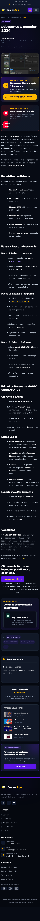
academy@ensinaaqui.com (16, 850)
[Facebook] (9, 803)
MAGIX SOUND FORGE (11, 642)
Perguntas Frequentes (9, 867)
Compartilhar (20, 47)
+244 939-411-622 (13, 843)
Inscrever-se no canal (6, 124)
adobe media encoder (13, 637)
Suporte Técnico (7, 879)
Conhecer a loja (20, 766)
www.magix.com (16, 261)
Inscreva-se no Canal (13, 579)
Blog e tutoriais (14, 18)
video (6, 647)
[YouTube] (14, 803)
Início (3, 18)
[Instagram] (3, 803)
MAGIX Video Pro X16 (27, 642)
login (21, 670)
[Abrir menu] (36, 10)
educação (6, 21)
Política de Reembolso (9, 871)
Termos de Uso (6, 875)
